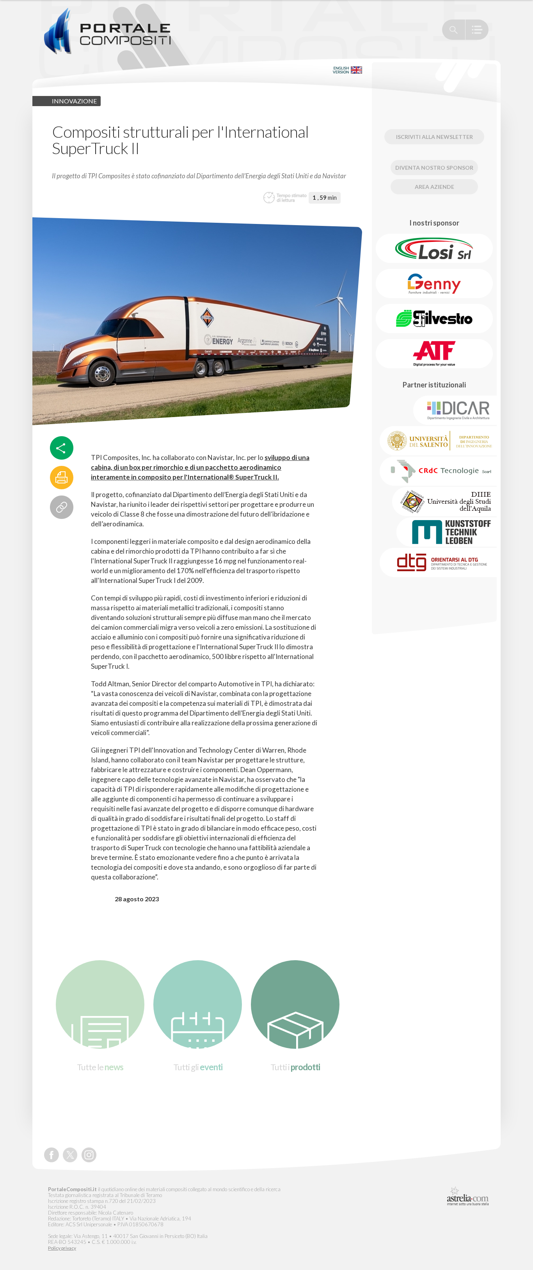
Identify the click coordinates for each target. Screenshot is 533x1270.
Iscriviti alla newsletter (434, 136)
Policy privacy (62, 1248)
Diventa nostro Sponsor (434, 167)
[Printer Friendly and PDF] (61, 477)
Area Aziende (434, 186)
